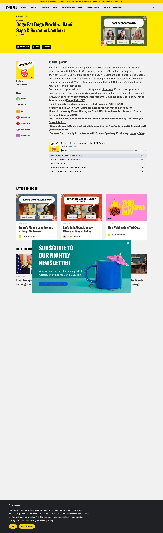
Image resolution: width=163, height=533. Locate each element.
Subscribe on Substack (53, 284)
